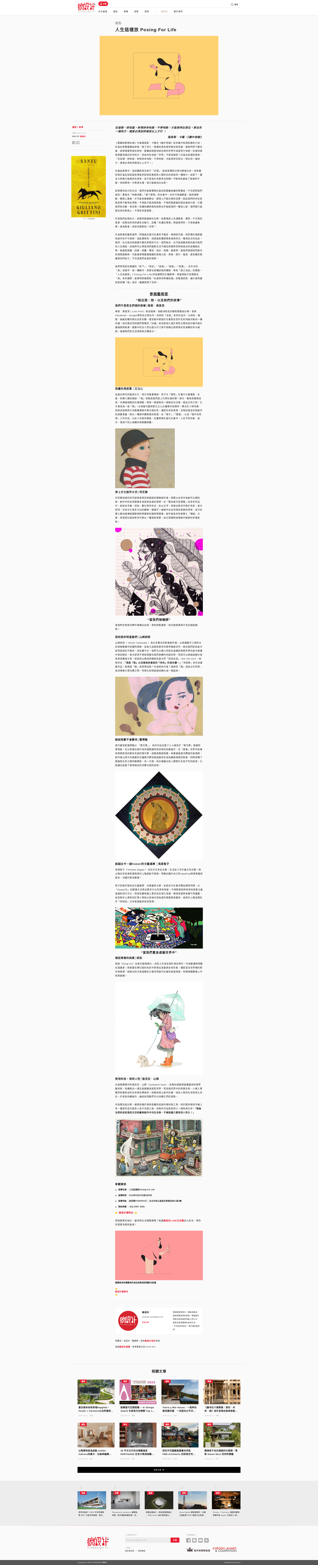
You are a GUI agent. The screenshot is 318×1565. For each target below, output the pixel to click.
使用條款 (141, 1551)
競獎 (147, 11)
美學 (81, 127)
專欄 (126, 11)
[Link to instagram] (206, 1540)
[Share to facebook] (73, 142)
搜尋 (236, 4)
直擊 (136, 11)
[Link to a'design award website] (224, 1549)
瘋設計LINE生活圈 (174, 1220)
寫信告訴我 (129, 1551)
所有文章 (145, 1322)
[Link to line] (194, 1540)
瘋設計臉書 (124, 1347)
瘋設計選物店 (126, 1212)
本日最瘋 (102, 11)
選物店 (164, 11)
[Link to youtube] (200, 1540)
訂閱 (105, 4)
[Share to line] (78, 142)
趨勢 (115, 11)
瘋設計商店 (150, 1341)
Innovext (237, 1562)
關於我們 (178, 11)
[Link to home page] (98, 1543)
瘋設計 (83, 136)
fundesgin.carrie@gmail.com (152, 1317)
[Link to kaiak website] (198, 1549)
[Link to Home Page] (86, 7)
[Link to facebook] (188, 1540)
